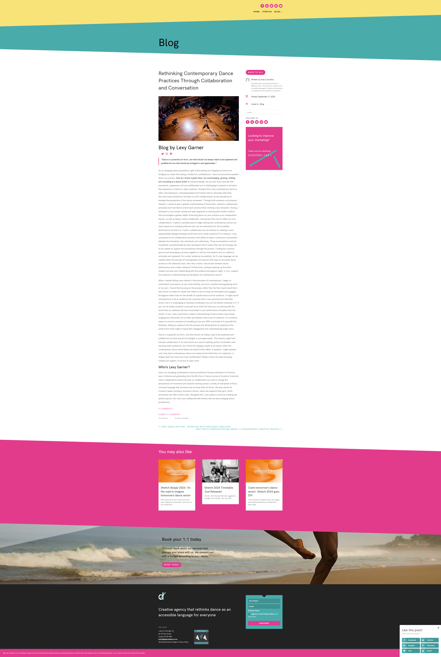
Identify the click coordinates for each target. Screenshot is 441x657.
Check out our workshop (259, 151)
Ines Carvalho (267, 79)
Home (256, 12)
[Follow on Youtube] (281, 6)
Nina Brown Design (170, 642)
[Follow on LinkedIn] (267, 6)
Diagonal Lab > (260, 155)
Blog (277, 12)
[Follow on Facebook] (262, 6)
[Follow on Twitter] (271, 6)
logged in (171, 418)
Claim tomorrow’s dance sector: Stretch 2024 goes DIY (263, 491)
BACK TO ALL (255, 72)
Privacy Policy (183, 642)
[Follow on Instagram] (276, 6)
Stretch (267, 12)
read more (164, 507)
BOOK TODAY (171, 565)
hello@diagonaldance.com (167, 639)
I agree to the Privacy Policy (263, 615)
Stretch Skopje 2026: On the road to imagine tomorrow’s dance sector (176, 491)
